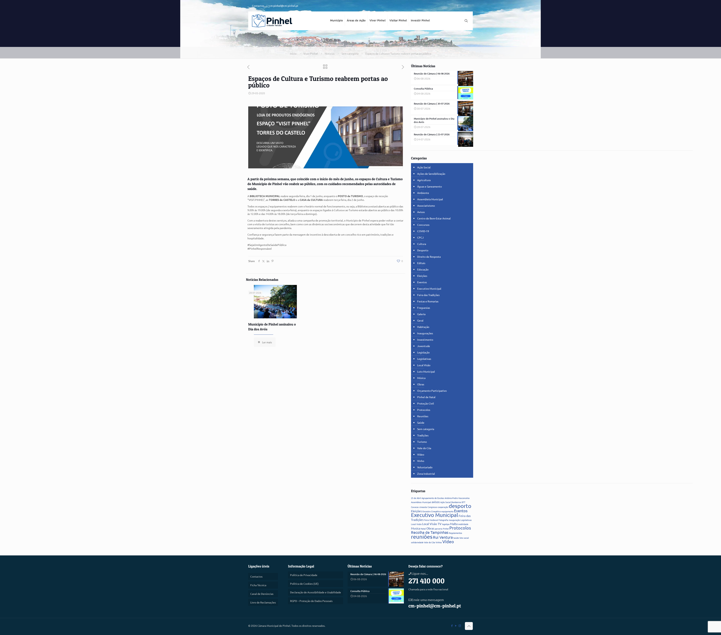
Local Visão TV (431, 524)
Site (461, 537)
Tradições (422, 435)
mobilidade (463, 524)
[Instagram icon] (466, 6)
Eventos (422, 282)
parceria (438, 528)
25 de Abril (416, 497)
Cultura (421, 244)
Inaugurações (425, 333)
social (466, 537)
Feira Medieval (431, 519)
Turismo (422, 441)
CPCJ (420, 237)
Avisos (421, 212)
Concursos (423, 224)
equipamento (447, 511)
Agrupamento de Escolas (433, 497)
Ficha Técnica (258, 585)
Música (421, 378)
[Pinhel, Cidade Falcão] (272, 20)
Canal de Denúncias (261, 593)
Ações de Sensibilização (431, 173)
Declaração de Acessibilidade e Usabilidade (315, 592)
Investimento (425, 339)
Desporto (422, 250)
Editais (421, 263)
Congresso (432, 506)
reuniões (421, 536)
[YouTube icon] (462, 6)
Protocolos (423, 409)
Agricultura (424, 180)
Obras (420, 384)
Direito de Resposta (429, 256)
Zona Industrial (426, 473)
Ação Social (424, 167)
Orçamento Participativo (432, 390)
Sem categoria (350, 53)
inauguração (454, 519)
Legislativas (424, 358)
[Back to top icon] (469, 626)
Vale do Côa (424, 448)
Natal (423, 528)
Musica (415, 528)
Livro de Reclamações (263, 602)
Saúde (420, 422)
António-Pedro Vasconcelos (457, 497)
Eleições (422, 275)
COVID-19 (423, 231)
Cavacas (415, 506)
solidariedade (417, 542)
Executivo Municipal (429, 288)
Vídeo (420, 454)
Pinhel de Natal (426, 397)
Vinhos (439, 542)
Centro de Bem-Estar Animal (434, 218)
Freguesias (423, 307)
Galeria (421, 314)
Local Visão (423, 365)
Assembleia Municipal (430, 199)
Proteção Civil (425, 403)
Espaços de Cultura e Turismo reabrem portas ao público (398, 53)
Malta (454, 524)
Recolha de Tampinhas (429, 532)
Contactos (258, 5)
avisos (436, 502)
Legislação (423, 352)
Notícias (330, 53)
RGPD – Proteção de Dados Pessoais (311, 601)
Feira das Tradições (428, 295)
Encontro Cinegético (431, 511)
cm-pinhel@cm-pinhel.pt (283, 5)
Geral (420, 320)
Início (293, 53)
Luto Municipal (426, 371)
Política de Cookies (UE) (304, 583)
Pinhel (446, 528)
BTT (463, 502)
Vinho (420, 461)
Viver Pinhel (310, 53)
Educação (422, 269)
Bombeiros (456, 502)
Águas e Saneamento (429, 186)
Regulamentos (455, 532)
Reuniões (422, 416)
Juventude (423, 346)
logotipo (445, 524)
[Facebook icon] (457, 6)
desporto (460, 506)
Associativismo (426, 205)
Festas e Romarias (427, 301)
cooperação (443, 506)
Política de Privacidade (303, 575)
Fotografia (443, 519)
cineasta (423, 506)
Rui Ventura (443, 537)
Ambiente (423, 192)
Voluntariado (424, 467)
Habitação (423, 326)
